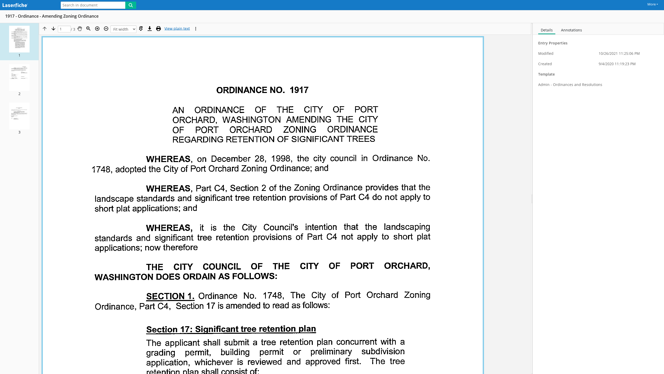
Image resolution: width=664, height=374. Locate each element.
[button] (19, 41)
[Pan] (79, 28)
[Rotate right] (140, 28)
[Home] (27, 5)
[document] (598, 198)
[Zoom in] (97, 28)
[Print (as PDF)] (158, 28)
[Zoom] (88, 28)
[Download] (149, 28)
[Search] (130, 5)
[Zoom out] (106, 28)
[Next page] (53, 28)
